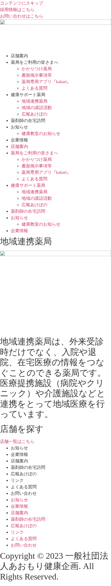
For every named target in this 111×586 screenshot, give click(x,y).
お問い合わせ (24, 493)
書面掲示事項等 (37, 75)
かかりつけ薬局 (37, 68)
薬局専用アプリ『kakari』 (46, 81)
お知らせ (19, 127)
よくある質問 (34, 88)
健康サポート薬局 (28, 94)
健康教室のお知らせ (41, 133)
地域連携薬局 (34, 101)
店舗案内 (19, 55)
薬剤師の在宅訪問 (28, 120)
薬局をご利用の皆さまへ (34, 62)
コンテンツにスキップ (21, 3)
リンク (17, 480)
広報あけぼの (34, 114)
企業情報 (19, 140)
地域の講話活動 (37, 107)
